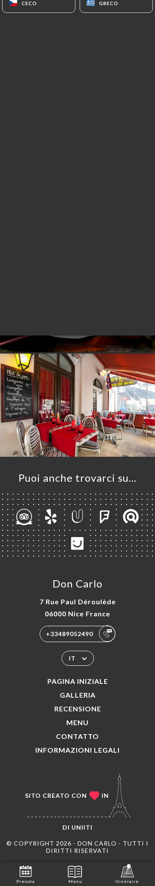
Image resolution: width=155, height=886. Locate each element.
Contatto (77, 736)
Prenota (25, 881)
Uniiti (82, 827)
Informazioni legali (77, 750)
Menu (77, 722)
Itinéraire (127, 881)
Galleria (78, 695)
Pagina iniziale (77, 681)
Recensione (77, 708)
